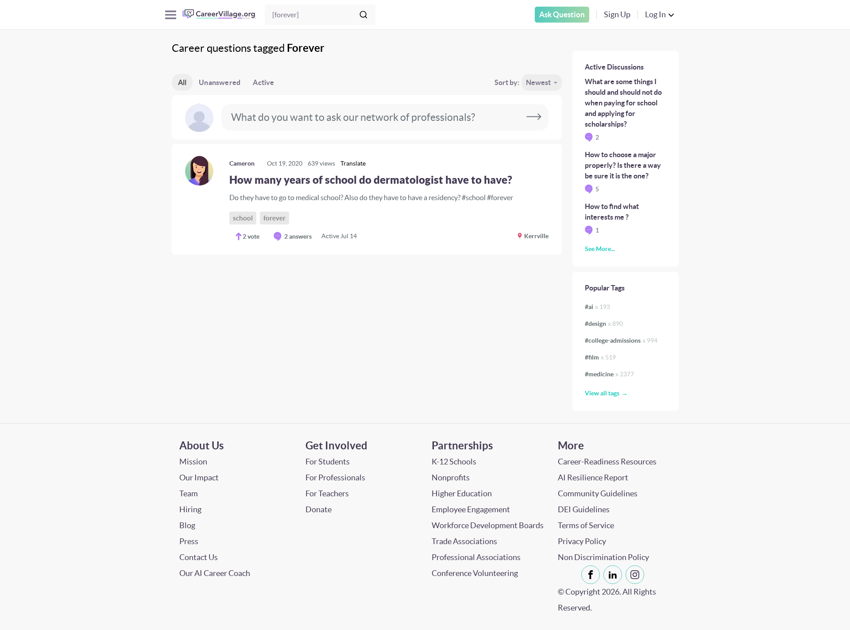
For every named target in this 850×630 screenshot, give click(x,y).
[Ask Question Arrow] (534, 117)
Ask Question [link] (562, 14)
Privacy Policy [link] (582, 541)
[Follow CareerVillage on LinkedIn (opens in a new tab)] (614, 574)
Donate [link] (318, 509)
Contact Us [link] (198, 557)
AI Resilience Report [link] (593, 477)
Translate (353, 163)
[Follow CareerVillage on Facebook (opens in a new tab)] (592, 574)
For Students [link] (327, 461)
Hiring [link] (190, 509)
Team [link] (188, 493)
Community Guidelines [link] (598, 493)
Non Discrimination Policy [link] (603, 557)
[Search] (363, 14)
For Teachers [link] (327, 493)
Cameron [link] (242, 163)
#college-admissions (621, 340)
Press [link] (188, 541)
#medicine (609, 374)
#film (600, 357)
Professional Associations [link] (476, 557)
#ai (597, 306)
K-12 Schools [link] (454, 461)
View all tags (602, 393)
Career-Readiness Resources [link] (607, 461)
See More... (600, 248)
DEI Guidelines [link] (584, 509)
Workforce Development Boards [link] (488, 525)
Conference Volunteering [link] (475, 573)
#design (604, 323)
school (243, 218)
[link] (367, 199)
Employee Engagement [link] (471, 509)
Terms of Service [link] (586, 525)
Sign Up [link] (617, 14)
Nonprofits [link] (451, 477)
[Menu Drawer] (170, 15)
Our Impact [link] (199, 477)
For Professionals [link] (335, 477)
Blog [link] (187, 525)
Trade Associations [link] (464, 541)
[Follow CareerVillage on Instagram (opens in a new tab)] (637, 574)
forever (274, 218)
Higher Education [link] (462, 493)
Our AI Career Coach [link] (214, 573)
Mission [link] (193, 461)
